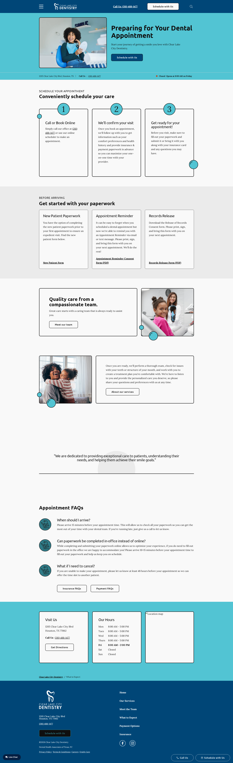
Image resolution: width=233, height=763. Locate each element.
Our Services (127, 700)
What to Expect (128, 717)
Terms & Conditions (62, 752)
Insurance (125, 734)
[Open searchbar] (191, 6)
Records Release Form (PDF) (165, 262)
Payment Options (130, 725)
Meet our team (63, 324)
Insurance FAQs (72, 588)
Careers (75, 752)
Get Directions (59, 647)
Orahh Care (84, 752)
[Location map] (170, 637)
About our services (123, 391)
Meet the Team (128, 709)
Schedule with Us (163, 6)
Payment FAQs (104, 588)
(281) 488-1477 (94, 76)
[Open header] (41, 6)
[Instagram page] (132, 743)
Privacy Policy (45, 752)
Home (123, 692)
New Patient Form (53, 262)
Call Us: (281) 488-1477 (125, 6)
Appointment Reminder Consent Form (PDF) (115, 260)
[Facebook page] (123, 743)
